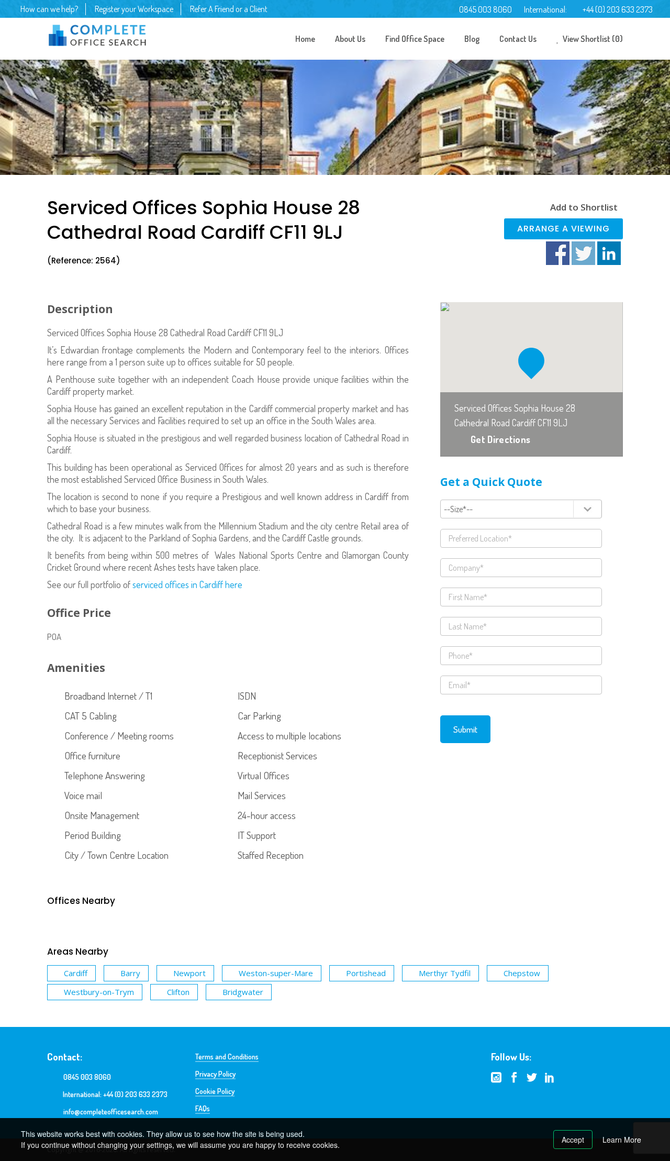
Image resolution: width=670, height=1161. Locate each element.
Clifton (178, 992)
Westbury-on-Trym (99, 992)
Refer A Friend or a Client (228, 9)
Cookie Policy (214, 1091)
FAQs (202, 1108)
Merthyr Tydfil (445, 973)
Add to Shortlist (584, 207)
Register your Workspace (134, 9)
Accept (573, 1139)
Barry (130, 973)
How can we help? (49, 9)
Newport (189, 973)
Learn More (621, 1139)
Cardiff (75, 973)
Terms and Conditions (227, 1056)
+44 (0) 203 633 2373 (618, 9)
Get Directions (500, 439)
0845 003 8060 (485, 9)
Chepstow (522, 973)
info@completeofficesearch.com (110, 1111)
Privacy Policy (215, 1073)
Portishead (366, 973)
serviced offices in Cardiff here (187, 584)
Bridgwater (242, 992)
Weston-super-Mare (276, 973)
